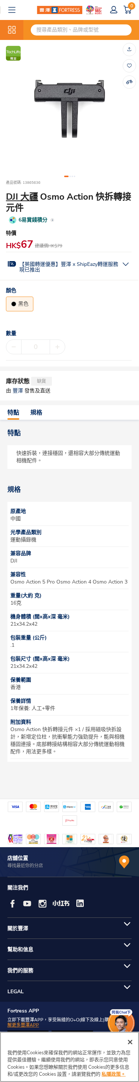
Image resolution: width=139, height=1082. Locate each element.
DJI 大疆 (22, 196)
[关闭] (130, 1042)
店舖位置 (17, 858)
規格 (36, 413)
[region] (69, 1057)
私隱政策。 (114, 1074)
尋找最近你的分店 (25, 866)
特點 (13, 413)
